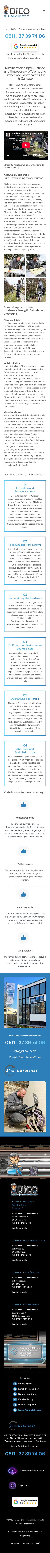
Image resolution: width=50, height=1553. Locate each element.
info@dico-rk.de (25, 1051)
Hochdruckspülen (27, 1404)
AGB (38, 1543)
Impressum (15, 1543)
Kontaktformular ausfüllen (25, 1057)
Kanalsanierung (25, 1399)
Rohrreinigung (25, 1383)
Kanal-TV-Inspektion (28, 1388)
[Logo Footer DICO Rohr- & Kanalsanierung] (16, 6)
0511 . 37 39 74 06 (25, 36)
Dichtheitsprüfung (27, 1394)
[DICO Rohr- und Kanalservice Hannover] (24, 1182)
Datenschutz (28, 1543)
